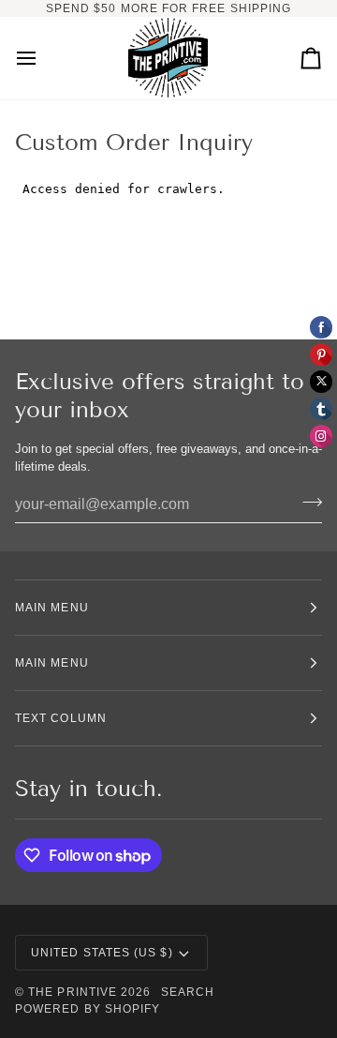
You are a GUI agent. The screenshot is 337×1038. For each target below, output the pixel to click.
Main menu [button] (52, 607)
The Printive (72, 992)
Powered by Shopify (87, 1008)
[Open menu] (43, 58)
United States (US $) (102, 952)
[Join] (306, 503)
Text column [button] (61, 718)
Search (187, 992)
